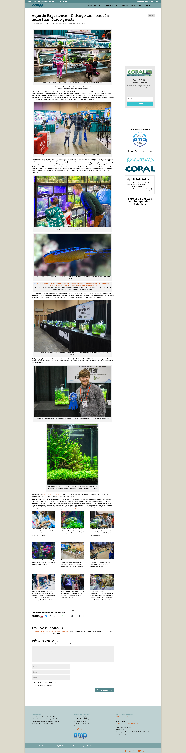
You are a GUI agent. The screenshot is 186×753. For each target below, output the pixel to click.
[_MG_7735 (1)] (72, 550)
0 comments (81, 23)
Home (156, 1)
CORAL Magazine (38, 23)
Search (151, 15)
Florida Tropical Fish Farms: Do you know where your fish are (50, 631)
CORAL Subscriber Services (124, 717)
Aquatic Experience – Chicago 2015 (52, 494)
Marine (65, 23)
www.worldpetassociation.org (76, 509)
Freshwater (58, 23)
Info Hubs (123, 5)
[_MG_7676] (72, 519)
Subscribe (41, 746)
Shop (133, 5)
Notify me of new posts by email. (43, 685)
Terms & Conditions (79, 731)
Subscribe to (95, 5)
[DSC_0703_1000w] (102, 582)
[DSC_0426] (102, 550)
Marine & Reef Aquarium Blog (145, 1)
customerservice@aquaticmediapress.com (128, 723)
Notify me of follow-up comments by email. (46, 682)
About (144, 5)
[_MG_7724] (43, 550)
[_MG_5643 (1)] (43, 519)
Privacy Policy (78, 729)
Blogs (111, 5)
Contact (97, 746)
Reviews (75, 746)
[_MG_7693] (102, 519)
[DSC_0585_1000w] (72, 582)
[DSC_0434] (43, 582)
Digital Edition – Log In (64, 746)
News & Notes (72, 23)
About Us (89, 746)
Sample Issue (50, 746)
